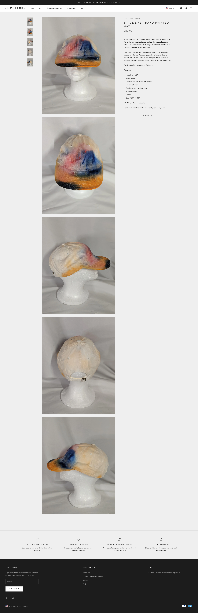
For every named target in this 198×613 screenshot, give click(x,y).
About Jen (86, 573)
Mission (85, 580)
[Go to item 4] (30, 52)
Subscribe (14, 589)
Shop (40, 8)
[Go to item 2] (30, 31)
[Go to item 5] (30, 62)
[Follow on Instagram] (12, 598)
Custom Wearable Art (55, 8)
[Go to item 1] (30, 21)
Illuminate (104, 2)
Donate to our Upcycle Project (93, 576)
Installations (71, 8)
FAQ (84, 584)
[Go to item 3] (30, 42)
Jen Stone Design (132, 18)
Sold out (147, 115)
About (83, 8)
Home (32, 8)
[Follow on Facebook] (7, 598)
